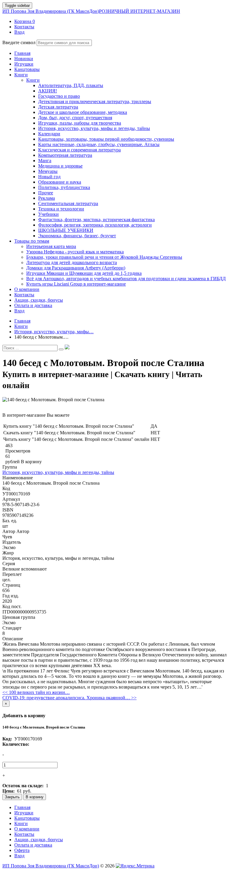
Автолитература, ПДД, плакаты (70, 85)
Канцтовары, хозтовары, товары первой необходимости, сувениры (106, 139)
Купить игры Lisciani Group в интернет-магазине (76, 283)
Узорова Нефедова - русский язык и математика (75, 251)
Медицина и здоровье (60, 165)
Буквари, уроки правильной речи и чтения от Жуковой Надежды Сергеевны (104, 257)
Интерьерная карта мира (51, 246)
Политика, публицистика (64, 187)
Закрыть (12, 797)
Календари (49, 133)
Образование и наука (59, 182)
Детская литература (58, 106)
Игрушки (23, 812)
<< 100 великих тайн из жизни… (36, 692)
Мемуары (48, 171)
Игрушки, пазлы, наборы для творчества (79, 122)
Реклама (46, 198)
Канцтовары (27, 818)
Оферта (22, 850)
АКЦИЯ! (47, 90)
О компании (26, 828)
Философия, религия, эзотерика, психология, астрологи (95, 224)
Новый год (49, 176)
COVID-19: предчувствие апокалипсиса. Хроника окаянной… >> (69, 697)
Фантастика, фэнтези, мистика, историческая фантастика (96, 219)
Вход (19, 855)
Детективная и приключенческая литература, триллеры (94, 101)
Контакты (24, 834)
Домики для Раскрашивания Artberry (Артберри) (75, 267)
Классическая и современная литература (79, 149)
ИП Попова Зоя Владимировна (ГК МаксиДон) (91, 11)
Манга (44, 160)
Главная (22, 807)
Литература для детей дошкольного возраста (71, 262)
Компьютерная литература (65, 155)
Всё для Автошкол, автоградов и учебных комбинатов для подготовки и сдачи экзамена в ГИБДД (126, 278)
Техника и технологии (61, 208)
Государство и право (59, 96)
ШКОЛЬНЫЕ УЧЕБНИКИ (65, 230)
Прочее (45, 192)
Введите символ (18, 42)
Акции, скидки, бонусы (38, 839)
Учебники (48, 214)
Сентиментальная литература (68, 203)
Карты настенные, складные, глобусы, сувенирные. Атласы (99, 144)
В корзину (35, 797)
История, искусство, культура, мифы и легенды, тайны (94, 128)
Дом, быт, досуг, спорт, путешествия (75, 117)
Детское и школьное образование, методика (82, 112)
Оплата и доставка (33, 844)
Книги (33, 80)
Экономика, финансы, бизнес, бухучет (77, 235)
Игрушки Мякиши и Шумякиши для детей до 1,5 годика (84, 273)
